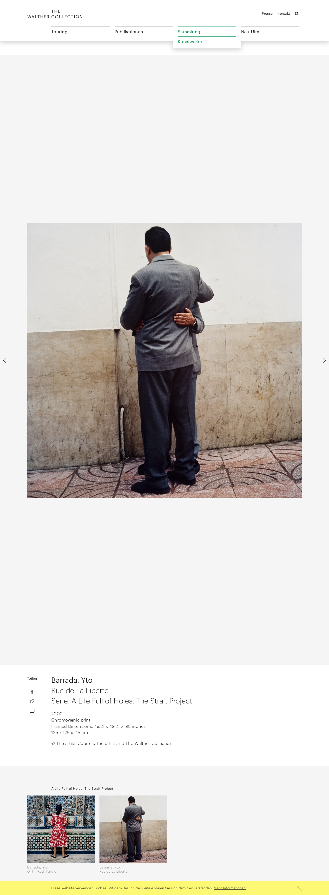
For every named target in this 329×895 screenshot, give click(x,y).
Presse (267, 13)
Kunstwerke (190, 41)
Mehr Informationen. (230, 888)
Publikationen (129, 31)
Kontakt (283, 13)
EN (297, 13)
